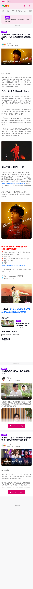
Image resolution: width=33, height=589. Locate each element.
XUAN (3, 1)
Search (24, 6)
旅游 (30, 11)
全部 (2, 11)
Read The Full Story (16, 426)
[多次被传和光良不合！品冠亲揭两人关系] (7, 323)
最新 (8, 11)
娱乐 (25, 11)
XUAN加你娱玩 (17, 11)
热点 (9, 1)
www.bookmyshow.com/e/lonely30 (13, 183)
